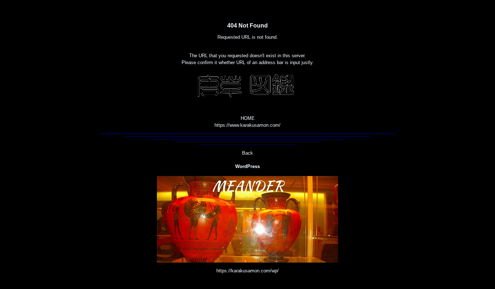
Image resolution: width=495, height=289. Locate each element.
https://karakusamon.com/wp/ (247, 270)
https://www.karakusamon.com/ (247, 125)
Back (247, 153)
